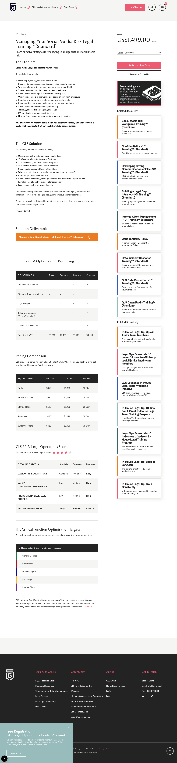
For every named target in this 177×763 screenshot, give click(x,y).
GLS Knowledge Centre (81, 686)
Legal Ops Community (45, 701)
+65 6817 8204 (152, 691)
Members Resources (44, 686)
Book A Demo (148, 680)
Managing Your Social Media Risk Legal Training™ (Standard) (51, 236)
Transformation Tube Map (47, 691)
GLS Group (111, 680)
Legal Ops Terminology (81, 717)
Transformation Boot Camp (83, 706)
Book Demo (69, 7)
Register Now (16, 753)
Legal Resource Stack (45, 680)
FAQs (108, 691)
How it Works (41, 706)
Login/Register (135, 7)
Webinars (75, 691)
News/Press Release (115, 686)
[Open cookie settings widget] (4, 759)
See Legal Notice (104, 749)
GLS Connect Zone (79, 711)
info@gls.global (155, 686)
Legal (108, 696)
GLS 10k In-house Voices (82, 701)
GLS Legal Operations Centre (45, 7)
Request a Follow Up (139, 74)
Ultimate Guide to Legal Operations (87, 696)
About (23, 7)
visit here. (88, 606)
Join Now (75, 680)
